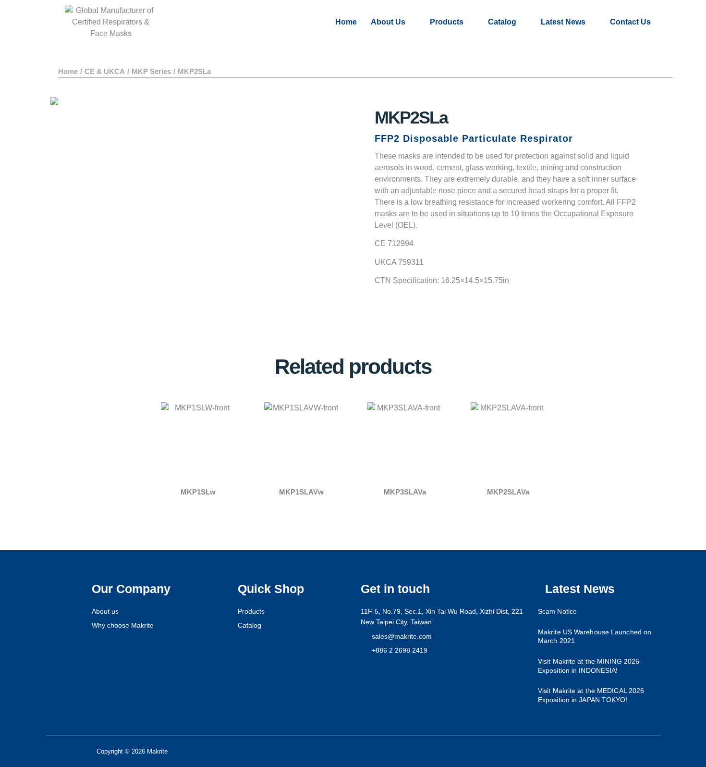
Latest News (563, 22)
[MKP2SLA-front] (199, 186)
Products (446, 22)
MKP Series (151, 71)
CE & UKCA (105, 71)
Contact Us (630, 22)
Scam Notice (557, 611)
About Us (388, 22)
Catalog (502, 22)
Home (346, 22)
